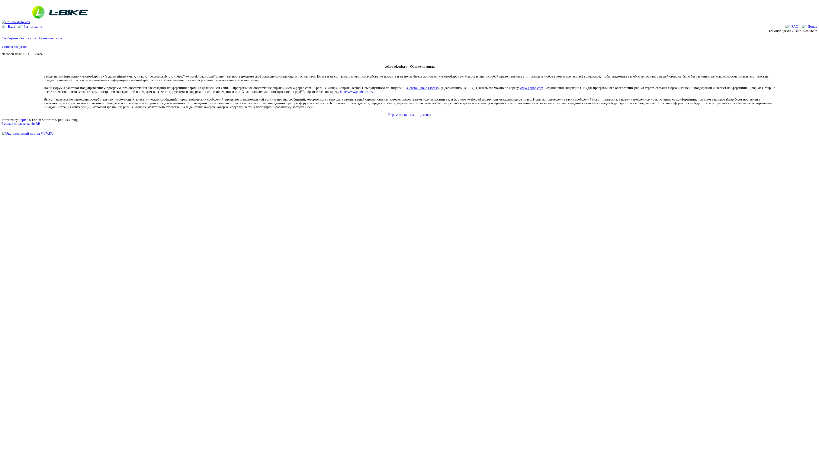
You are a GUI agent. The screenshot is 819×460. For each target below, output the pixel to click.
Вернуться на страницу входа (409, 114)
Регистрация (32, 26)
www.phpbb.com (531, 88)
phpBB (24, 120)
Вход (11, 26)
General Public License (422, 88)
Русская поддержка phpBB (21, 123)
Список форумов (14, 47)
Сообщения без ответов (19, 38)
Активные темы (50, 38)
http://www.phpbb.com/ (356, 91)
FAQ (794, 26)
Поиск (812, 26)
